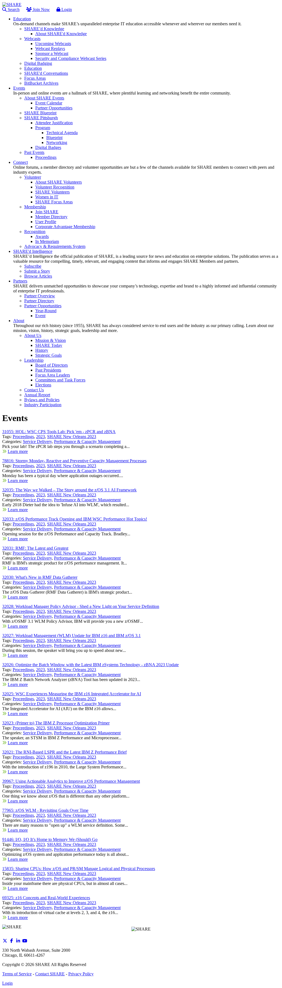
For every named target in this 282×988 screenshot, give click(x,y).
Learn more (18, 451)
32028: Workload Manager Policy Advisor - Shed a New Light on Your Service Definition (80, 606)
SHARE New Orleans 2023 (71, 436)
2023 (40, 436)
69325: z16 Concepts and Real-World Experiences (46, 897)
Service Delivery (37, 441)
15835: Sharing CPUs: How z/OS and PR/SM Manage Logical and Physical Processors (78, 868)
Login (66, 9)
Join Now (41, 9)
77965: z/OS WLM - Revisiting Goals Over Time (45, 810)
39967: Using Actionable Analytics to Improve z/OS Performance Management (71, 781)
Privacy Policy (81, 974)
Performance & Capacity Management (87, 441)
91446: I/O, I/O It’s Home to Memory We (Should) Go (49, 839)
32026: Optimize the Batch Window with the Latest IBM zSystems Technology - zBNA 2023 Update (90, 664)
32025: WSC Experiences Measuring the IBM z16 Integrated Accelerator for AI (71, 693)
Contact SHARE (50, 974)
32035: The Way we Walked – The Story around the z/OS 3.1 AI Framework (69, 490)
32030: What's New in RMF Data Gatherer (39, 577)
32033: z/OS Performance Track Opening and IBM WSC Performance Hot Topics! (74, 519)
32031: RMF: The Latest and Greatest (35, 548)
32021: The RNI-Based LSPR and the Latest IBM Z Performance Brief (64, 752)
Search (13, 9)
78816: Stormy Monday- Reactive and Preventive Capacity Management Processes (74, 460)
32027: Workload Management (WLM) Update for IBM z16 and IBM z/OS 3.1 (71, 635)
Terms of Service (17, 974)
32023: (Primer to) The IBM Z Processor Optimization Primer (56, 723)
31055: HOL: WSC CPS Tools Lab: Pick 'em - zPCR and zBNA (59, 431)
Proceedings (23, 436)
